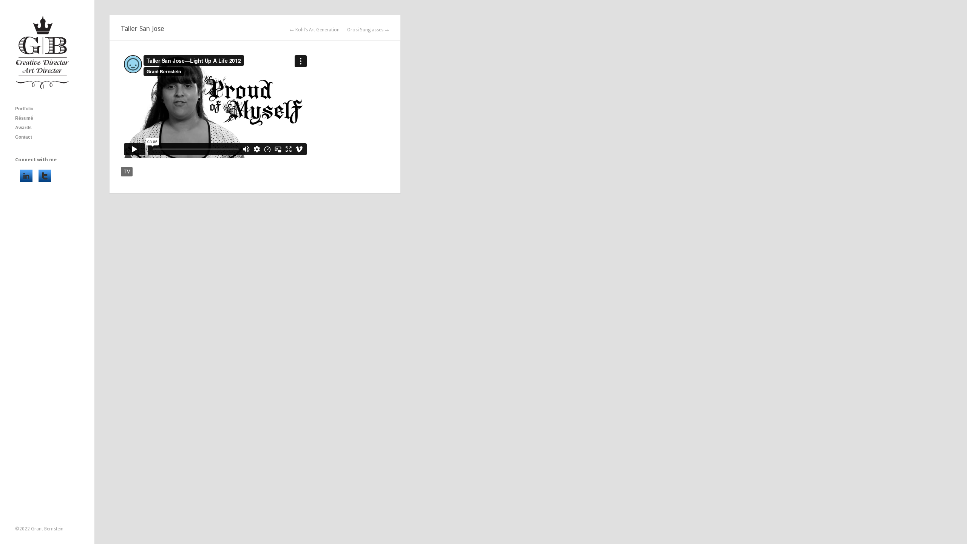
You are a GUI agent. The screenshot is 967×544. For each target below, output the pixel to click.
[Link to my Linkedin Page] (26, 176)
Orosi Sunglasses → (368, 30)
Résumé (24, 118)
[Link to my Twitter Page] (45, 176)
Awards (23, 127)
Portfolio (24, 108)
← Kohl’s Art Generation (315, 30)
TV (127, 171)
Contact (23, 137)
